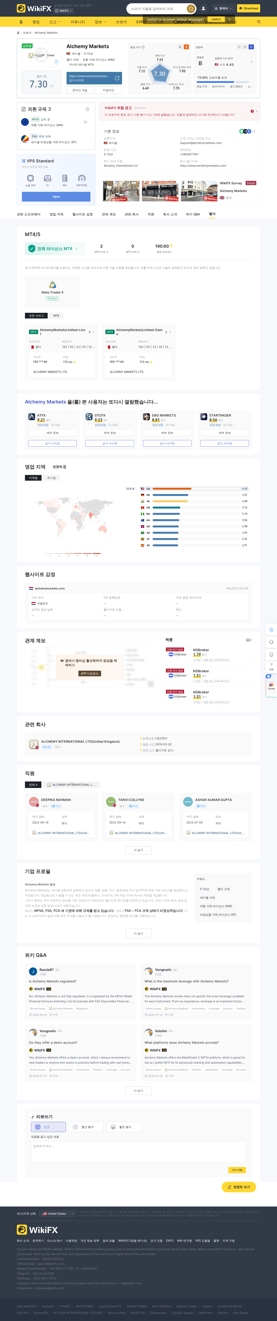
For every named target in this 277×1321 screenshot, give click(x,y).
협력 (216, 1240)
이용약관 (71, 1240)
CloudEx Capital (182, 1313)
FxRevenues (158, 1313)
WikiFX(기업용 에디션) (132, 1240)
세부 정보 (52, 432)
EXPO (170, 1240)
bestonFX (48, 1306)
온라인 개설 (79, 90)
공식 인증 (156, 1240)
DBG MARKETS (27, 1306)
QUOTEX (23, 1313)
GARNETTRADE (137, 1306)
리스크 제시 (54, 1240)
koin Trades (240, 1313)
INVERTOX (138, 1313)
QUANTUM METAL (230, 1306)
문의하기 (38, 1240)
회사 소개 (23, 1240)
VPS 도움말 (202, 1240)
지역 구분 (229, 1240)
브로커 (27, 32)
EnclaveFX (41, 1313)
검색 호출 (109, 1240)
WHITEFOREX (84, 1306)
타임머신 (108, 90)
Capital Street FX (110, 1306)
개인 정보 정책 (90, 1240)
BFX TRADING (161, 1306)
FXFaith (223, 1313)
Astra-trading (116, 1313)
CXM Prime (205, 1313)
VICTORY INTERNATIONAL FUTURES (77, 1313)
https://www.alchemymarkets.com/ (203, 165)
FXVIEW (65, 1306)
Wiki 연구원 (184, 1240)
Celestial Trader (186, 1306)
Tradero (207, 1306)
